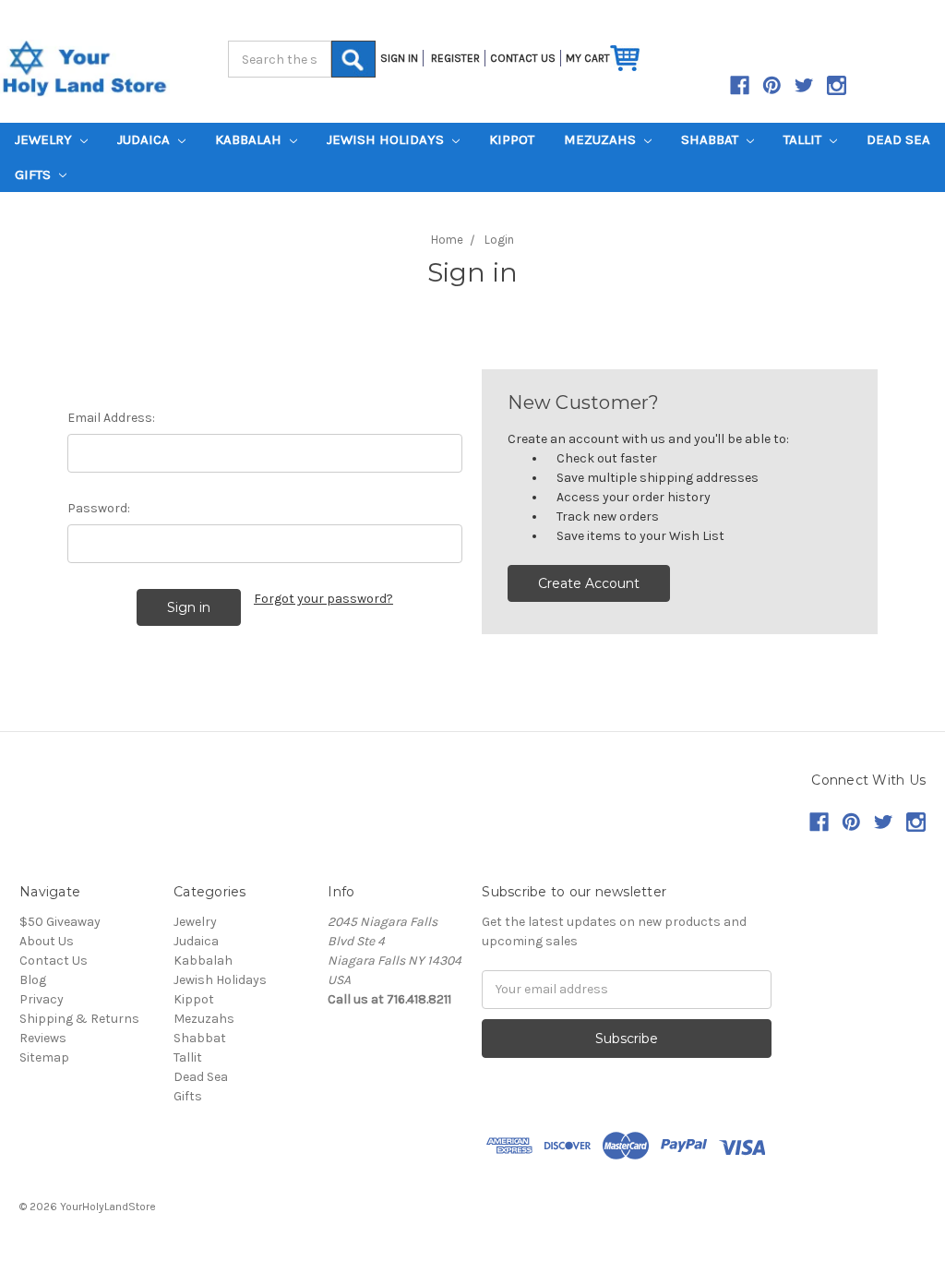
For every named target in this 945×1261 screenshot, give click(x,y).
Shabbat (711, 139)
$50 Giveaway (60, 922)
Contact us (523, 58)
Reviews (42, 1038)
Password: (98, 508)
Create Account (589, 583)
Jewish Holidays (387, 139)
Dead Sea (898, 139)
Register (455, 58)
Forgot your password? (323, 598)
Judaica (145, 139)
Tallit (804, 139)
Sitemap (44, 1057)
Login (499, 239)
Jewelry (45, 139)
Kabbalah (250, 139)
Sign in (399, 58)
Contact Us (53, 960)
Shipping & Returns (79, 1019)
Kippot (511, 139)
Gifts (34, 174)
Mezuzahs (602, 139)
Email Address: (111, 418)
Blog (32, 980)
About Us (46, 941)
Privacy (41, 999)
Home (447, 239)
